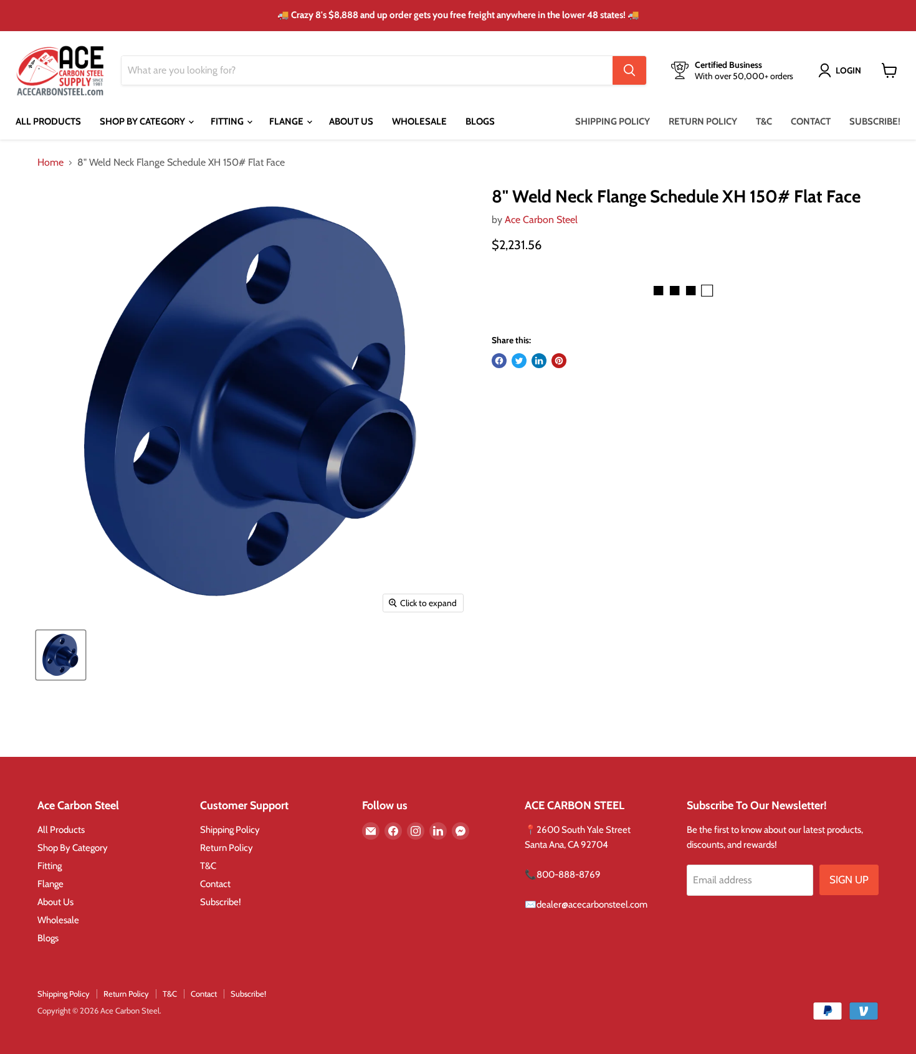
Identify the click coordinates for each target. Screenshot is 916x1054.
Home (50, 162)
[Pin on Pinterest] (558, 360)
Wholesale (419, 121)
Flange (287, 121)
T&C (764, 121)
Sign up (849, 879)
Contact (811, 121)
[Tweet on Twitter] (519, 360)
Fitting (228, 121)
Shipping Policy (612, 121)
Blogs (480, 121)
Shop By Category (143, 121)
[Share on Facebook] (499, 360)
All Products (48, 121)
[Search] (629, 70)
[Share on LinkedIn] (539, 360)
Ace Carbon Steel (541, 220)
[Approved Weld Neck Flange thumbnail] (60, 655)
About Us (351, 121)
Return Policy (703, 121)
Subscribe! (874, 121)
